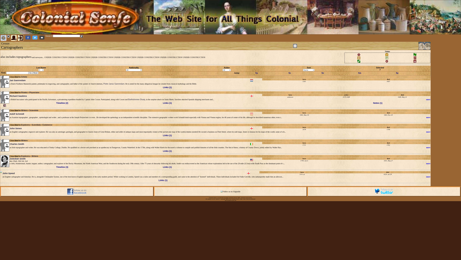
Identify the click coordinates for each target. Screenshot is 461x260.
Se (322, 73)
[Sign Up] (14, 38)
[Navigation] (3, 38)
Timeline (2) (62, 103)
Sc (289, 73)
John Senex (16, 128)
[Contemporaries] (4, 105)
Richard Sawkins (18, 96)
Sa (256, 73)
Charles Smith (17, 144)
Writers (24, 110)
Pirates (24, 92)
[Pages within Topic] (295, 46)
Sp (397, 73)
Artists (24, 77)
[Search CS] (81, 36)
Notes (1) (377, 103)
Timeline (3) (62, 167)
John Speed (9, 173)
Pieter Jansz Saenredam (113, 84)
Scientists (33, 110)
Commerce (47, 125)
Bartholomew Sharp (136, 99)
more (428, 99)
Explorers (25, 125)
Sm (359, 73)
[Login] (21, 38)
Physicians (34, 92)
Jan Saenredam (18, 80)
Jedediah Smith (18, 159)
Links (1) (167, 87)
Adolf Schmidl (17, 114)
